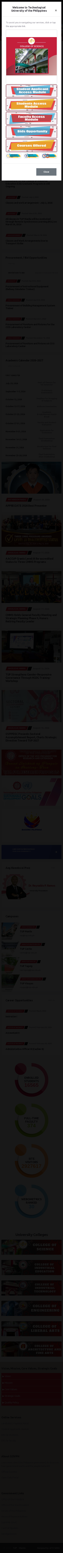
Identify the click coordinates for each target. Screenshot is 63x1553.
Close (46, 172)
